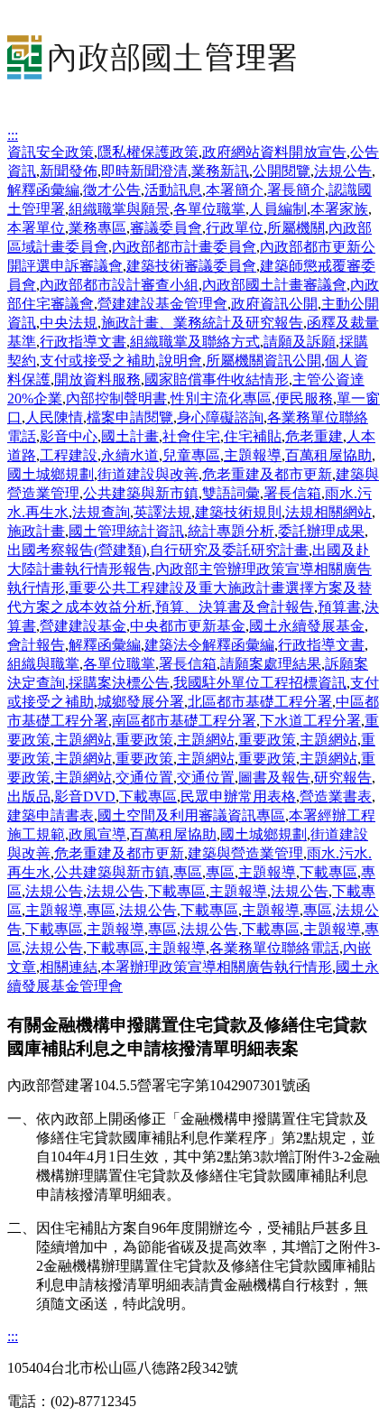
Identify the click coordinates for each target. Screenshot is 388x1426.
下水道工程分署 (310, 720)
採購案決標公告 (119, 682)
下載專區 (148, 796)
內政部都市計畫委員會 (184, 247)
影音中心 (68, 436)
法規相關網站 (328, 512)
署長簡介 (296, 190)
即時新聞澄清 (144, 171)
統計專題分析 (231, 531)
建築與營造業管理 (245, 853)
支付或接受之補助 (97, 360)
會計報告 (36, 645)
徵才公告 (112, 190)
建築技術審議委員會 (191, 265)
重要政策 (144, 739)
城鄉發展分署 (140, 701)
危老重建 (314, 436)
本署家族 (339, 209)
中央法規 (68, 322)
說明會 (180, 360)
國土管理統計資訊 (126, 531)
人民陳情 (54, 417)
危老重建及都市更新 (267, 474)
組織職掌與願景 (119, 209)
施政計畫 (36, 531)
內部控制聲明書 (116, 398)
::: (12, 135)
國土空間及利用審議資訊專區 (191, 815)
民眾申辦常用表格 (238, 796)
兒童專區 (191, 455)
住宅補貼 (253, 436)
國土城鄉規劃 (50, 474)
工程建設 (68, 455)
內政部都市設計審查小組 (119, 284)
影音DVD (84, 796)
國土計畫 (130, 436)
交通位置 (144, 777)
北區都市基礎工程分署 (260, 701)
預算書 (339, 607)
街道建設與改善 (148, 474)
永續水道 (130, 455)
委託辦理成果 (321, 531)
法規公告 (343, 171)
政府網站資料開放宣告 (274, 152)
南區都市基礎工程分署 (184, 720)
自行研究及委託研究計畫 (229, 550)
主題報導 (253, 455)
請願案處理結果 (270, 663)
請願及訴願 (299, 341)
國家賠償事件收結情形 (216, 379)
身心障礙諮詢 (220, 417)
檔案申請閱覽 (130, 417)
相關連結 (68, 967)
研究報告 (343, 777)
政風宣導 (97, 834)
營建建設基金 (83, 626)
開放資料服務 (97, 379)
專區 (187, 872)
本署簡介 (234, 190)
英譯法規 (162, 512)
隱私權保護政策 (148, 152)
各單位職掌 (209, 209)
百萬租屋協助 (328, 455)
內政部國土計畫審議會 (274, 284)
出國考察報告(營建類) (76, 550)
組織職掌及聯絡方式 (195, 341)
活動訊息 (173, 190)
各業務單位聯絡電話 (274, 948)
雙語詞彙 (231, 493)
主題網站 (83, 739)
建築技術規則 (238, 512)
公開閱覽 (281, 171)
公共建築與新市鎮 (141, 493)
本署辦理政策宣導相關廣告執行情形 (216, 967)
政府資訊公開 (274, 303)
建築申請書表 (50, 815)
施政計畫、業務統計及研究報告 (202, 322)
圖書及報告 (274, 777)
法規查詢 (101, 512)
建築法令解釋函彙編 (209, 645)
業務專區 (97, 228)
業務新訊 (220, 171)
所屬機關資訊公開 (263, 360)
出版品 (29, 796)
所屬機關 (296, 228)
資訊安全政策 (50, 152)
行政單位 (234, 228)
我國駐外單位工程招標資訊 (259, 682)
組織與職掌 (43, 663)
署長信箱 (292, 493)
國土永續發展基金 (307, 626)
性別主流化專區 (221, 398)
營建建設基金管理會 (162, 303)
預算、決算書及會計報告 (234, 607)
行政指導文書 (83, 341)
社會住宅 (191, 436)
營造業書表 (336, 796)
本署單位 (36, 228)
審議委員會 (166, 228)
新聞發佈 (68, 171)
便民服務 (304, 398)
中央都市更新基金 (187, 626)
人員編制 (278, 209)
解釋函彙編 (43, 190)
